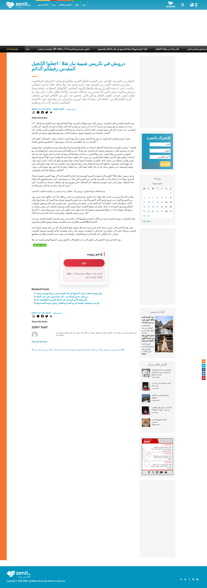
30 (144, 216)
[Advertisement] (103, 28)
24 (149, 211)
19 (157, 207)
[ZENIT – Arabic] (21, 5)
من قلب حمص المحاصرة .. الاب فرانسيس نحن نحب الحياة (62, 296)
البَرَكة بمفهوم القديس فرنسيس (159, 421)
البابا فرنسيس (42, 5)
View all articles (39, 341)
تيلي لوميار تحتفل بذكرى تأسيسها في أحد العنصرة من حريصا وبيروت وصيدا (69, 293)
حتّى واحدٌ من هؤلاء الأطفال (148, 49)
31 (149, 216)
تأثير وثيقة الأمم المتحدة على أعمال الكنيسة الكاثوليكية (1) (61, 299)
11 (153, 202)
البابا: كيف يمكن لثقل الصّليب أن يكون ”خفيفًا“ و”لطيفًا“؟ (162, 408)
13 (162, 202)
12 (157, 202)
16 (144, 207)
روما (54, 5)
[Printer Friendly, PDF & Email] (39, 245)
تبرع (84, 5)
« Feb (144, 221)
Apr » (149, 221)
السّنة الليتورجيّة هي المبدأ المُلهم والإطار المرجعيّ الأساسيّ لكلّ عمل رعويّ (148, 340)
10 (149, 202)
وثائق (77, 5)
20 (162, 207)
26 (157, 211)
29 (171, 211)
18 (153, 207)
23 (144, 211)
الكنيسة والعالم (65, 5)
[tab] (149, 441)
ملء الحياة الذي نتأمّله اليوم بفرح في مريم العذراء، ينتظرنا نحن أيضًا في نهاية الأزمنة (148, 322)
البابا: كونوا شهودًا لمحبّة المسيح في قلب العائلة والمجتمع (103, 49)
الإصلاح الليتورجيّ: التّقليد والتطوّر (160, 396)
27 (162, 211)
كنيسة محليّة (71, 109)
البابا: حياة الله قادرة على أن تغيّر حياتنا (161, 384)
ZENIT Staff (58, 109)
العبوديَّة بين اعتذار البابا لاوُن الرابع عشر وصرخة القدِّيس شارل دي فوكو (161, 372)
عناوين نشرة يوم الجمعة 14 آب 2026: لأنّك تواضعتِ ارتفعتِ (44, 49)
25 (153, 211)
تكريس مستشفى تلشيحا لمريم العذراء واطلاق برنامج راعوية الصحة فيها (67, 303)
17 (149, 207)
